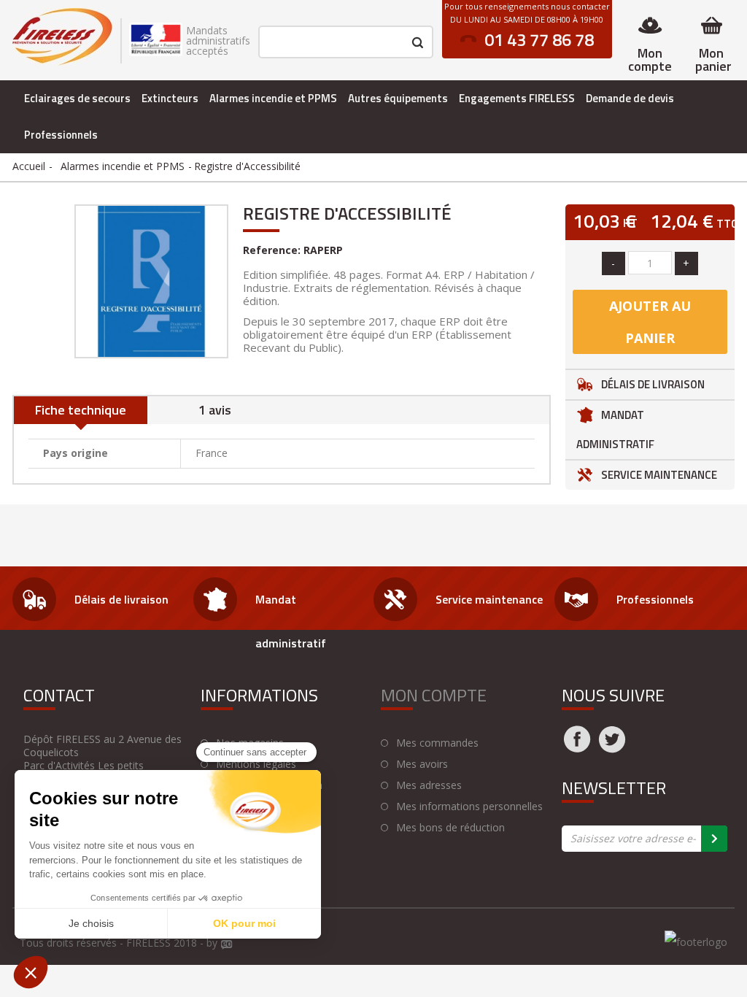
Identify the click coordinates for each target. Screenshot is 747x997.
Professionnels (61, 134)
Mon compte (650, 59)
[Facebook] (577, 748)
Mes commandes (437, 743)
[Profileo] (226, 945)
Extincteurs (170, 98)
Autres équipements (398, 98)
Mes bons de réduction (450, 827)
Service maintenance (659, 474)
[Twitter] (612, 748)
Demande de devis (630, 98)
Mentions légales (256, 764)
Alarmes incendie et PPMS (273, 98)
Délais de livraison (653, 384)
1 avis (214, 410)
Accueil (28, 166)
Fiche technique (80, 410)
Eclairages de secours (77, 98)
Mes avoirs (422, 764)
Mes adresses (429, 785)
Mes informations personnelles (469, 806)
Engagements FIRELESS (517, 98)
